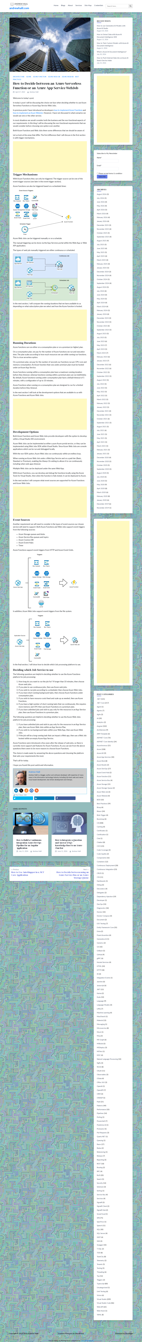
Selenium (100, 1187)
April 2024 (101, 303)
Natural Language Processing (107, 1059)
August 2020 (101, 473)
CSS (98, 877)
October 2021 (102, 419)
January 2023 (102, 361)
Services (78, 5)
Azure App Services (104, 757)
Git (98, 947)
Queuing (100, 1140)
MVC (99, 1055)
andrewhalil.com (19, 8)
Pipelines (100, 1113)
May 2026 (101, 206)
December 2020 (103, 457)
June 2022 (101, 388)
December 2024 (103, 272)
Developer (101, 900)
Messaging (101, 1024)
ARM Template (102, 734)
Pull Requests (102, 1133)
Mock (99, 1032)
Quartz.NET (101, 1136)
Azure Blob (101, 761)
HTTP (99, 970)
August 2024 (101, 287)
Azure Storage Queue (104, 788)
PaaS (98, 1102)
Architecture (19, 76)
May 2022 (101, 392)
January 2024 (102, 314)
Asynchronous (102, 745)
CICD (99, 846)
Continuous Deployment (106, 865)
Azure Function (39, 76)
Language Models (103, 1005)
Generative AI (102, 939)
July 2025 (100, 244)
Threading (100, 1272)
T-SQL (99, 1249)
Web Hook (101, 1311)
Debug (99, 885)
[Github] (32, 791)
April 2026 (101, 210)
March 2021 (101, 446)
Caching (100, 827)
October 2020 (102, 465)
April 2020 (101, 488)
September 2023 (103, 330)
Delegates (100, 893)
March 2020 (101, 492)
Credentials (98, 5)
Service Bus (101, 1195)
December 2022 (103, 365)
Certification (101, 834)
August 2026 (101, 194)
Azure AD (100, 753)
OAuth (99, 1071)
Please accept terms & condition (110, 173)
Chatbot (100, 842)
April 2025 (101, 256)
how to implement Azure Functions (68, 110)
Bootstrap (100, 819)
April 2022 (101, 395)
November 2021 (103, 415)
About (70, 5)
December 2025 (103, 225)
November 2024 (103, 275)
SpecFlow (100, 1222)
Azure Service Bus (103, 780)
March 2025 (101, 260)
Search (99, 1179)
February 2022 (102, 403)
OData (99, 1078)
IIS (98, 974)
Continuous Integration (105, 869)
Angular (99, 726)
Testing (99, 1268)
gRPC (99, 958)
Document (100, 920)
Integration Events (103, 978)
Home (56, 5)
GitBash (100, 951)
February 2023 (102, 357)
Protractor (100, 1129)
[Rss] (37, 791)
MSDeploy (101, 1047)
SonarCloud (101, 1214)
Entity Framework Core (105, 927)
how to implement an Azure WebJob (28, 113)
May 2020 (101, 485)
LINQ (99, 1009)
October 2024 (102, 279)
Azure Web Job (54, 76)
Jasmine (100, 982)
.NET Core (101, 703)
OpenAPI (100, 1090)
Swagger (100, 1245)
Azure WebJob (68, 76)
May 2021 (101, 438)
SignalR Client (102, 1206)
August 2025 (101, 241)
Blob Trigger (101, 815)
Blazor (99, 811)
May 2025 (101, 252)
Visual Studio (101, 1299)
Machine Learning (103, 1013)
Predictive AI (101, 1125)
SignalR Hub (101, 1210)
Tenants (99, 1264)
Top (98, 1276)
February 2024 (102, 310)
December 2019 (103, 504)
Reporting (100, 1160)
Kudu (99, 997)
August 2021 (101, 427)
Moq (98, 1036)
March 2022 (101, 399)
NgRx (99, 1063)
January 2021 (102, 454)
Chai (98, 838)
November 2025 (103, 229)
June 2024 (101, 295)
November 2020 (103, 461)
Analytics (100, 722)
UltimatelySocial (87, 1341)
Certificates (101, 831)
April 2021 (101, 442)
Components (101, 858)
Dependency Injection (105, 896)
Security (100, 1183)
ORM (99, 1094)
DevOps (100, 904)
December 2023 (103, 318)
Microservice (101, 1028)
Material (100, 1020)
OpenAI (99, 1086)
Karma (99, 993)
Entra (99, 931)
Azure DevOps (102, 769)
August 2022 (101, 380)
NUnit (99, 1067)
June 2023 (101, 341)
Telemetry (100, 1260)
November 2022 (103, 368)
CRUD (99, 873)
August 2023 (101, 333)
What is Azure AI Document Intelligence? (112, 52)
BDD (98, 800)
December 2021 (103, 411)
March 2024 (101, 306)
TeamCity (100, 1257)
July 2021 (100, 430)
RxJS (98, 1175)
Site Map (88, 5)
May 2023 (101, 345)
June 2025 (101, 248)
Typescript (100, 1284)
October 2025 (102, 233)
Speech (99, 1225)
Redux (99, 1148)
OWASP (100, 1098)
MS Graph (100, 1040)
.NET (99, 699)
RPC (98, 1171)
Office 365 (101, 1082)
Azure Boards (102, 765)
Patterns (100, 1106)
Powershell (101, 1121)
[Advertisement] (50, 156)
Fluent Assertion (103, 935)
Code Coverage (102, 850)
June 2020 (101, 481)
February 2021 (102, 450)
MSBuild (100, 1044)
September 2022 (103, 376)
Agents (99, 711)
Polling (99, 1117)
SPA (98, 1218)
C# (98, 823)
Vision (99, 1295)
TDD (98, 1253)
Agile (99, 714)
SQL (98, 1229)
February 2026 (102, 217)
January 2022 (102, 407)
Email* (99, 165)
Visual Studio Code (104, 1303)
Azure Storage (102, 784)
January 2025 (102, 268)
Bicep (99, 807)
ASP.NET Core (102, 738)
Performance (101, 1109)
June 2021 (101, 434)
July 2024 (100, 291)
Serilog (99, 1191)
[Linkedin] (16, 791)
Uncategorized (102, 1287)
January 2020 (102, 500)
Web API (100, 1307)
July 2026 (100, 198)
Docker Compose (103, 916)
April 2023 (101, 349)
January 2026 (102, 221)
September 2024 (103, 283)
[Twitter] (21, 791)
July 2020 (100, 477)
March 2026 (101, 214)
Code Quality (101, 854)
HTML (99, 966)
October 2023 (102, 326)
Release (100, 1156)
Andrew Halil (34, 92)
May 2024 (101, 299)
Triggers (100, 1280)
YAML (99, 1315)
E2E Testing (101, 923)
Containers (101, 862)
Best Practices (102, 804)
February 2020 (102, 496)
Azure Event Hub (103, 772)
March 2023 (101, 353)
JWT (98, 989)
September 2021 (103, 423)
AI (97, 718)
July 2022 (100, 384)
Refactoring (101, 1152)
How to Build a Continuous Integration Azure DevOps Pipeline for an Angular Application (29, 844)
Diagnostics (101, 908)
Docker (99, 912)
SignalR (99, 1202)
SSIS (98, 1241)
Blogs (63, 5)
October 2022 (102, 372)
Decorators (101, 889)
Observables (101, 1074)
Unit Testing (101, 1291)
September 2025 (103, 237)
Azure (28, 76)
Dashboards (101, 881)
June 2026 (101, 202)
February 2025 (102, 264)
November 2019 (103, 508)
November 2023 (103, 322)
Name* (99, 158)
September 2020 (103, 469)
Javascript (100, 985)
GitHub (99, 955)
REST (99, 1164)
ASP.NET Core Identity (105, 742)
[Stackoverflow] (26, 791)
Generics (100, 943)
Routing (100, 1167)
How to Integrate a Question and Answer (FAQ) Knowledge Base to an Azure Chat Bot (68, 844)
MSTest (99, 1051)
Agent (99, 707)
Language (100, 1001)
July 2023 (100, 337)
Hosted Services (103, 962)
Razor (99, 1144)
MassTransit (101, 1016)
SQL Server (101, 1233)
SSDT (99, 1237)
